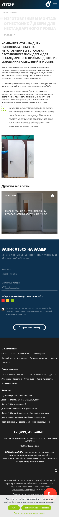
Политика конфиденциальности (29, 494)
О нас (4, 353)
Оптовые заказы (24, 374)
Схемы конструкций (39, 358)
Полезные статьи (9, 383)
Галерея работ (39, 353)
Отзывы (12, 353)
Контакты (6, 362)
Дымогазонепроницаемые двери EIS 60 (19, 408)
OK (13, 508)
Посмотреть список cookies (36, 508)
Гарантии (17, 379)
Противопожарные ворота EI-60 (16, 422)
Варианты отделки (44, 379)
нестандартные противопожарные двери (33, 94)
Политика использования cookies (29, 513)
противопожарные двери (23, 489)
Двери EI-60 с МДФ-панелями (15, 413)
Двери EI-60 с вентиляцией (14, 404)
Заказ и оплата (8, 374)
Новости (53, 358)
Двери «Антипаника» (39, 413)
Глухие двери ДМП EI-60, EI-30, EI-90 (17, 395)
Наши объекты (8, 358)
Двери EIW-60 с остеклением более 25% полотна (23, 417)
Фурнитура (29, 379)
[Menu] (55, 4)
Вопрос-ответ (24, 353)
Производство (40, 374)
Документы (22, 358)
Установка (6, 379)
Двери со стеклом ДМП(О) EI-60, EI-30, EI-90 (20, 399)
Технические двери (41, 422)
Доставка (53, 374)
